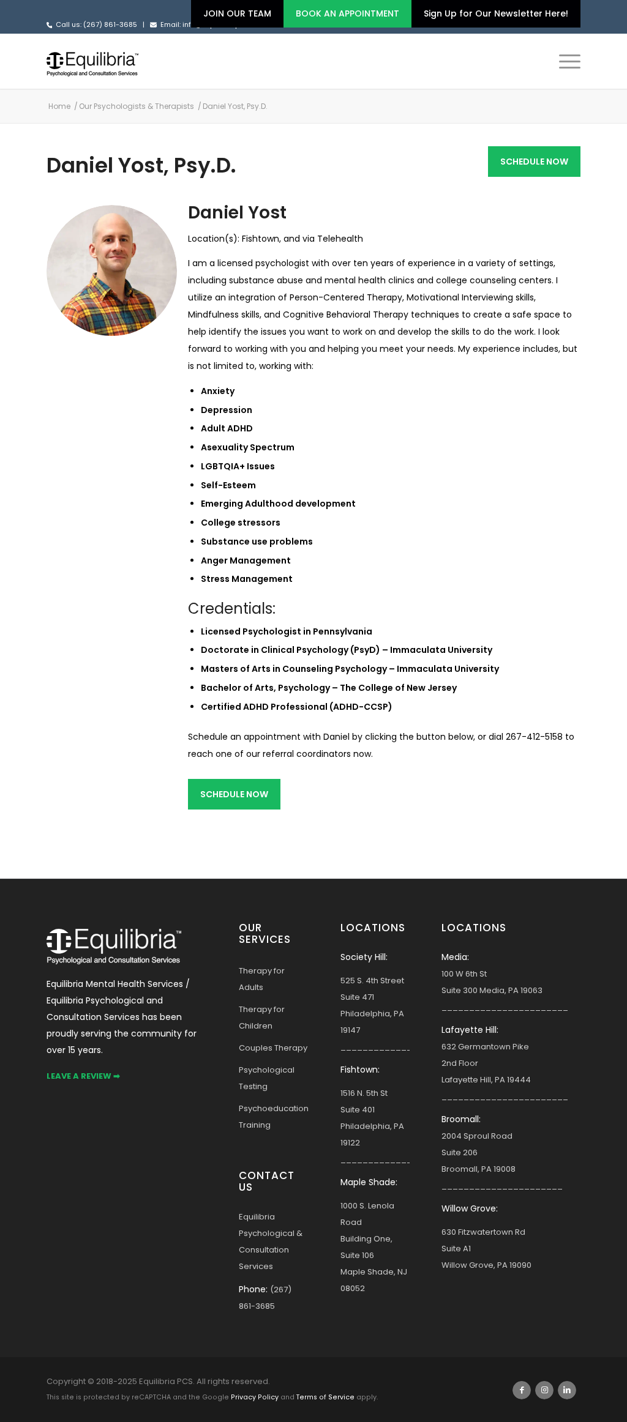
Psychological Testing (267, 1078)
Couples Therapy (273, 1048)
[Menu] (565, 61)
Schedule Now (534, 161)
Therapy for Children (262, 1017)
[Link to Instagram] (544, 1390)
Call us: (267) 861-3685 (96, 24)
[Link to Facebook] (521, 1390)
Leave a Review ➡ (83, 1076)
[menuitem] (237, 14)
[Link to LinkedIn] (567, 1390)
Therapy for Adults (262, 979)
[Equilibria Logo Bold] (92, 61)
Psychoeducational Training (273, 1117)
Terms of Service (325, 1397)
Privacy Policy (255, 1397)
